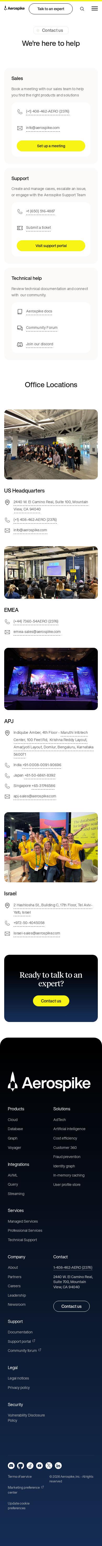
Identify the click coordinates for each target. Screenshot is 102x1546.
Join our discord (39, 343)
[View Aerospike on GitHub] (20, 1465)
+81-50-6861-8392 (40, 775)
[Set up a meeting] (51, 116)
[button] (82, 9)
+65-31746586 (43, 785)
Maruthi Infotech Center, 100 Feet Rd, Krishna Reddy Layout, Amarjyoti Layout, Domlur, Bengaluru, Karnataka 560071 (54, 743)
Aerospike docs (39, 310)
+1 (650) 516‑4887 (40, 211)
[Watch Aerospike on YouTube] (39, 1465)
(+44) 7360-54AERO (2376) (36, 621)
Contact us (51, 1001)
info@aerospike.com (43, 127)
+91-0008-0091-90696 (41, 764)
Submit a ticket (38, 227)
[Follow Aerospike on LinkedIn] (58, 1465)
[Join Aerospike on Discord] (11, 1465)
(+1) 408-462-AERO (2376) (48, 111)
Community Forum (42, 327)
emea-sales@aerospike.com (37, 631)
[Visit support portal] (51, 216)
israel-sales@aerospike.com (37, 932)
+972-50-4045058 (29, 922)
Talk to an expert (50, 8)
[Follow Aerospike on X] (48, 1465)
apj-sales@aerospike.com (35, 796)
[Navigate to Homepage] (14, 8)
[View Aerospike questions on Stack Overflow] (29, 1465)
